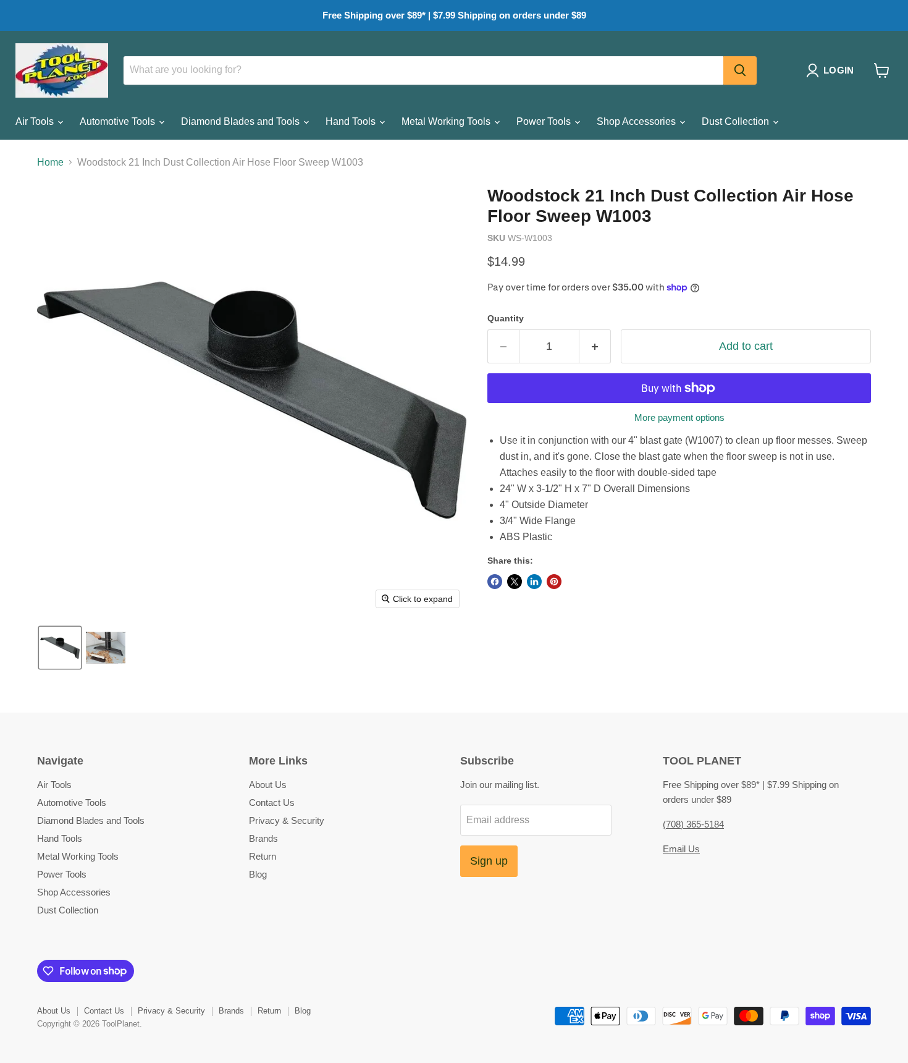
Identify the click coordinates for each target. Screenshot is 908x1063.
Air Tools (35, 121)
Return (262, 856)
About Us (268, 784)
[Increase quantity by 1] (595, 346)
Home (50, 162)
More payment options (679, 417)
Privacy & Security (286, 820)
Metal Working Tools (447, 121)
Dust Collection (736, 121)
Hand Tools (352, 121)
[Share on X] (514, 581)
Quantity (505, 318)
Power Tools (544, 121)
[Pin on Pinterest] (554, 581)
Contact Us (272, 802)
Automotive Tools (119, 121)
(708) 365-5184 (693, 824)
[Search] (740, 70)
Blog (258, 874)
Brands (263, 838)
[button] (832, 70)
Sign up (489, 861)
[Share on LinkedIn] (534, 581)
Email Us (681, 849)
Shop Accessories (637, 121)
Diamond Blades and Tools (241, 121)
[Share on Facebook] (494, 581)
